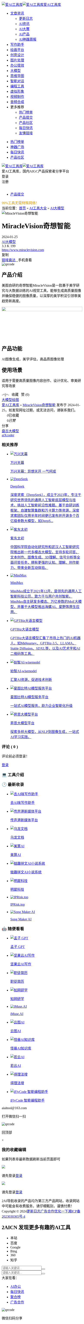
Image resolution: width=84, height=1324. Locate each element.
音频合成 (17, 102)
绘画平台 (17, 50)
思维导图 (17, 76)
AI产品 (24, 34)
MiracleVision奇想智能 (39, 405)
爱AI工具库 (10, 405)
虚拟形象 (17, 91)
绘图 (15, 400)
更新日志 (26, 18)
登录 (5, 765)
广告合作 (47, 1211)
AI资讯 (24, 24)
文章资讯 (17, 13)
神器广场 (17, 147)
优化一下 (61, 1211)
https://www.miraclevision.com (23, 250)
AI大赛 (24, 29)
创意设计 (17, 55)
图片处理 (17, 60)
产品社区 (26, 123)
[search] (43, 1269)
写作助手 (17, 44)
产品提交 (26, 117)
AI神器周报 (27, 39)
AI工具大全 (38, 208)
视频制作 (17, 97)
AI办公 (15, 1286)
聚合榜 (15, 1297)
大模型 (15, 70)
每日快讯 (26, 128)
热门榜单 (26, 112)
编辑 (22, 1149)
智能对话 (17, 81)
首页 (22, 208)
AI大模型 (57, 208)
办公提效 (17, 65)
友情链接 (26, 133)
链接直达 (10, 260)
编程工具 (17, 86)
